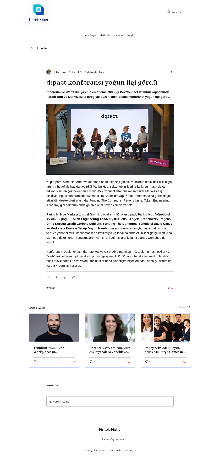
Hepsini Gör (184, 307)
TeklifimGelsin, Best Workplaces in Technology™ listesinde (51, 350)
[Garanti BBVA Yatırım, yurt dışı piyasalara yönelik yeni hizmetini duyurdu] (110, 328)
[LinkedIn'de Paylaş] (65, 277)
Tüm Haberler (38, 48)
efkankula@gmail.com (112, 439)
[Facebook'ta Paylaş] (48, 277)
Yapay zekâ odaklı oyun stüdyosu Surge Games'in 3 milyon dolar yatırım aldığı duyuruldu (165, 350)
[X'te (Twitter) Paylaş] (56, 277)
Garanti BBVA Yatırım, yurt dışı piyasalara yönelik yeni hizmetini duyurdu (109, 350)
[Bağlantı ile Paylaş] (73, 277)
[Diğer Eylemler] (171, 72)
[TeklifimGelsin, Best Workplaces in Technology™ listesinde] (54, 328)
